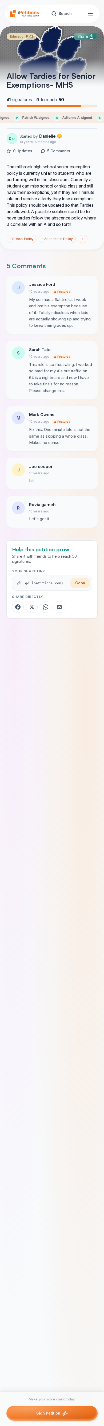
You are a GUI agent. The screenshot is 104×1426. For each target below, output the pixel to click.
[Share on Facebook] (18, 607)
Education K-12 (21, 36)
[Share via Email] (59, 607)
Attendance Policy (57, 239)
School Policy (22, 239)
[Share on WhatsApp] (45, 607)
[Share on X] (32, 607)
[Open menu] (90, 13)
